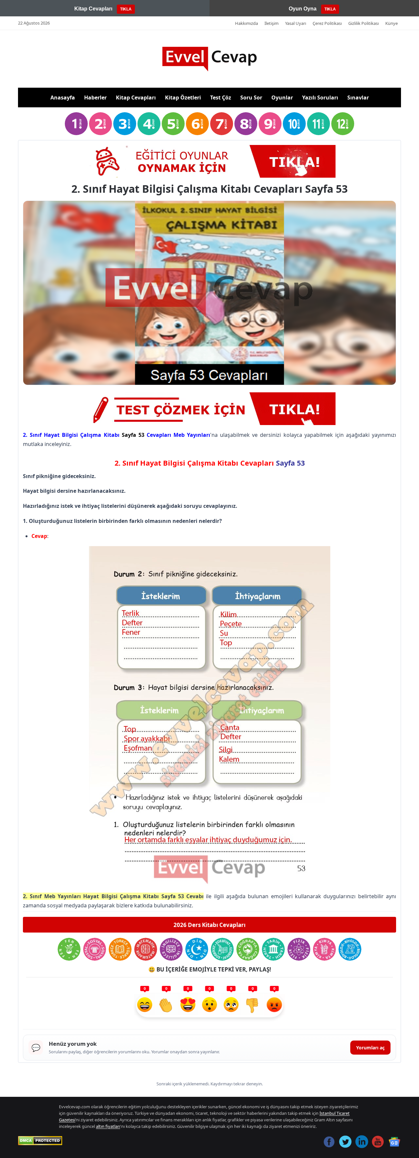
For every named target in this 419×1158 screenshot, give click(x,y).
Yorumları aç (370, 1047)
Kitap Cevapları (136, 97)
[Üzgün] (231, 1005)
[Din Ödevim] (196, 949)
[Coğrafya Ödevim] (247, 949)
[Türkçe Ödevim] (120, 949)
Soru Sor (251, 97)
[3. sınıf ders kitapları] (124, 123)
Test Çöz (220, 97)
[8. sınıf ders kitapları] (245, 123)
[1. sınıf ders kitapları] (76, 123)
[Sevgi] (188, 1005)
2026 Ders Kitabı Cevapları (209, 925)
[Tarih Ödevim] (273, 949)
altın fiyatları (108, 1126)
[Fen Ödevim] (69, 949)
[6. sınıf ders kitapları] (197, 123)
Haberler (95, 97)
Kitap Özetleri (183, 97)
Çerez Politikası (327, 23)
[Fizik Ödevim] (298, 949)
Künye (391, 23)
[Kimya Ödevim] (324, 949)
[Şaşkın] (209, 1005)
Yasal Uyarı (295, 23)
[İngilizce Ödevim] (171, 949)
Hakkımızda (246, 23)
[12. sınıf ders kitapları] (342, 123)
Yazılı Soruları (320, 97)
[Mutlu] (144, 1005)
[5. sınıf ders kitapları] (173, 123)
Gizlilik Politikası (363, 23)
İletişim (271, 23)
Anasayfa (62, 97)
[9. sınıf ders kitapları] (270, 123)
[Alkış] (166, 1005)
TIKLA (126, 9)
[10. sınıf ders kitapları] (294, 123)
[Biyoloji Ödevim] (349, 949)
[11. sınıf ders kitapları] (318, 123)
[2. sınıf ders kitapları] (100, 123)
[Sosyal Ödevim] (94, 949)
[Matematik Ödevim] (145, 949)
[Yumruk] (253, 1005)
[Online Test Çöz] (209, 161)
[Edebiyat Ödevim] (222, 949)
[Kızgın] (274, 1005)
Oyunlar (282, 97)
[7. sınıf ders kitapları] (221, 123)
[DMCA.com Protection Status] (40, 1140)
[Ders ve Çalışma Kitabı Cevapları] (209, 408)
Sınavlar (358, 97)
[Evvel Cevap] (209, 59)
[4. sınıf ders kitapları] (148, 123)
